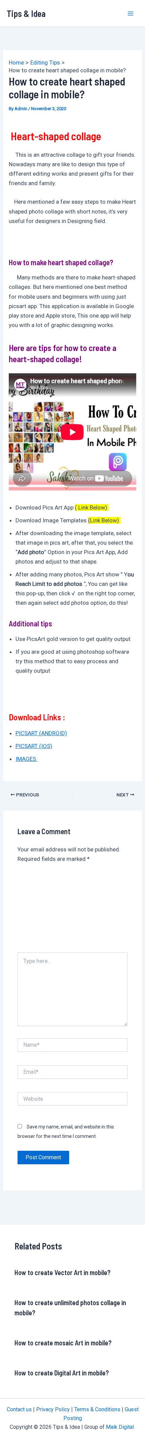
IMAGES (26, 758)
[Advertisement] (72, 910)
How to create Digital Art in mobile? (61, 1373)
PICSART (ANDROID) (41, 733)
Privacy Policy (53, 1409)
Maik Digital (120, 1427)
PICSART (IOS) (34, 746)
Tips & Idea (26, 13)
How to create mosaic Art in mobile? (63, 1343)
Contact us (19, 1409)
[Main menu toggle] (131, 13)
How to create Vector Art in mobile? (62, 1272)
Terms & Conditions (97, 1409)
